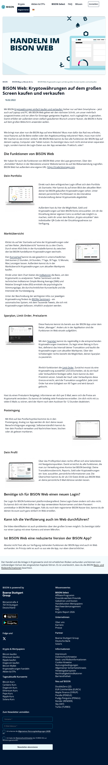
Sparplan (51, 341)
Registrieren (23, 9)
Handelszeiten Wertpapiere (69, 603)
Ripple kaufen (9, 660)
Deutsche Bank (62, 640)
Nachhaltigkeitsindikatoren (68, 673)
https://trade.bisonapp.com (61, 167)
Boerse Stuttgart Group (67, 638)
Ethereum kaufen (11, 657)
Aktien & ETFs (38, 4)
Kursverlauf (15, 257)
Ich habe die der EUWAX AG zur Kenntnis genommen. (25, 739)
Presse (58, 627)
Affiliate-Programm (64, 595)
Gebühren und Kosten (66, 600)
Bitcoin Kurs (9, 681)
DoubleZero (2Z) (63, 686)
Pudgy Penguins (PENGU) (67, 698)
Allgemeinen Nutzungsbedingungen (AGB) (34, 731)
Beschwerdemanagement (68, 606)
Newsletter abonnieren (28, 747)
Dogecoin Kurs (10, 687)
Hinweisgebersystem (65, 670)
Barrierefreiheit (63, 676)
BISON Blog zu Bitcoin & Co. (22, 82)
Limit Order (68, 367)
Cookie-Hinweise (63, 662)
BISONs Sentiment (41, 299)
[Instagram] (13, 638)
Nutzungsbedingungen (66, 665)
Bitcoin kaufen (10, 654)
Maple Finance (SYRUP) (66, 692)
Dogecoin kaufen (11, 662)
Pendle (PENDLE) (63, 695)
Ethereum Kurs (10, 690)
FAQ (70, 4)
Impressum (61, 654)
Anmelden (93, 4)
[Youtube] (17, 638)
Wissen (78, 4)
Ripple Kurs (8, 696)
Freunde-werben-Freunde (68, 598)
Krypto (21, 4)
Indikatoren (45, 274)
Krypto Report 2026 (65, 612)
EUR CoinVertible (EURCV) (68, 689)
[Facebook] (8, 638)
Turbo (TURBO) (62, 706)
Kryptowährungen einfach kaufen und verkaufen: (38, 109)
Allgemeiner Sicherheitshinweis (70, 667)
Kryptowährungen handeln (16, 668)
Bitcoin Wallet (9, 665)
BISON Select (58, 4)
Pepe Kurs (8, 693)
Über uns (60, 622)
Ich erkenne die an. (26, 732)
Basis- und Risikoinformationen (70, 659)
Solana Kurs (8, 699)
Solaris (58, 643)
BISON (5, 82)
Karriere (59, 624)
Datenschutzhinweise (66, 656)
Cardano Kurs (9, 684)
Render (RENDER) (64, 701)
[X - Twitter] (4, 638)
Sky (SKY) (59, 704)
